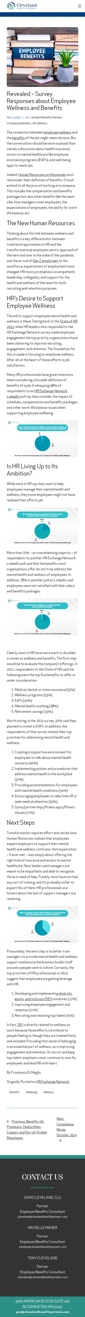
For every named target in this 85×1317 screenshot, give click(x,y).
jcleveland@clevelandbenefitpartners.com (42, 1217)
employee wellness (57, 133)
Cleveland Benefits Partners (46, 117)
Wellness (42, 123)
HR (34, 123)
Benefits (14, 1092)
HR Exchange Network (52, 1082)
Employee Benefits (20, 123)
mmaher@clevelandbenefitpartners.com (42, 1247)
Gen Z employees (45, 261)
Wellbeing (31, 1092)
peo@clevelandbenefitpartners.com (42, 1312)
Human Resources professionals (42, 175)
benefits (18, 138)
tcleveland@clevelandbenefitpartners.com (43, 1277)
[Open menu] (79, 6)
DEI (20, 1025)
